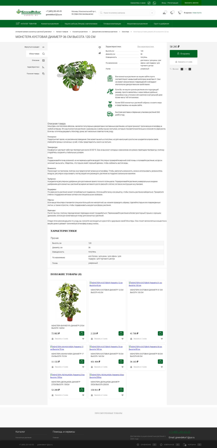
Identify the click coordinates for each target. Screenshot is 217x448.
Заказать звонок (191, 3)
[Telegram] (149, 3)
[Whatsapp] (154, 3)
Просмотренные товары (108, 413)
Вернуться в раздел (32, 47)
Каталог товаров (29, 24)
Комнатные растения (23, 437)
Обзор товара (34, 54)
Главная (56, 437)
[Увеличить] (77, 75)
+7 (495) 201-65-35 (54, 11)
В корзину (185, 54)
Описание (35, 60)
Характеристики (33, 67)
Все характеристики (146, 46)
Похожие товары (33, 74)
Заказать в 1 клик (61, 339)
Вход (164, 3)
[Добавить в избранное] (99, 47)
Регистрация (173, 3)
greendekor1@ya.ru (54, 14)
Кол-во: (176, 69)
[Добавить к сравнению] (99, 53)
